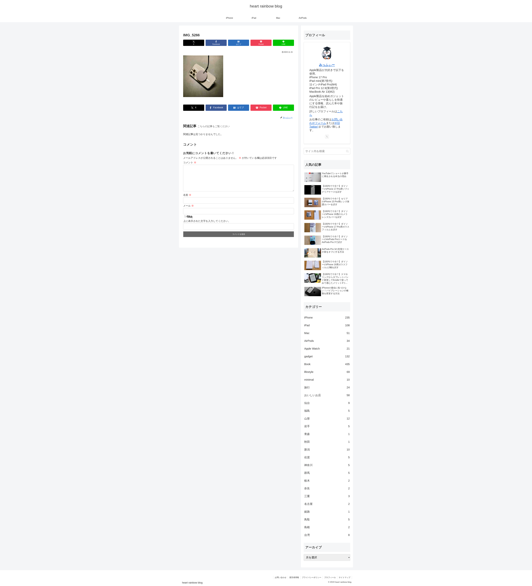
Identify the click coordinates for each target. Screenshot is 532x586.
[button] (347, 151)
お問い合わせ (280, 577)
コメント (189, 162)
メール (188, 205)
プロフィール (330, 577)
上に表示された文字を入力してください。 (207, 221)
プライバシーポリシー (311, 577)
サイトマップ (344, 577)
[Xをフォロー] (327, 136)
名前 (187, 195)
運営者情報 (294, 577)
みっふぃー (327, 65)
